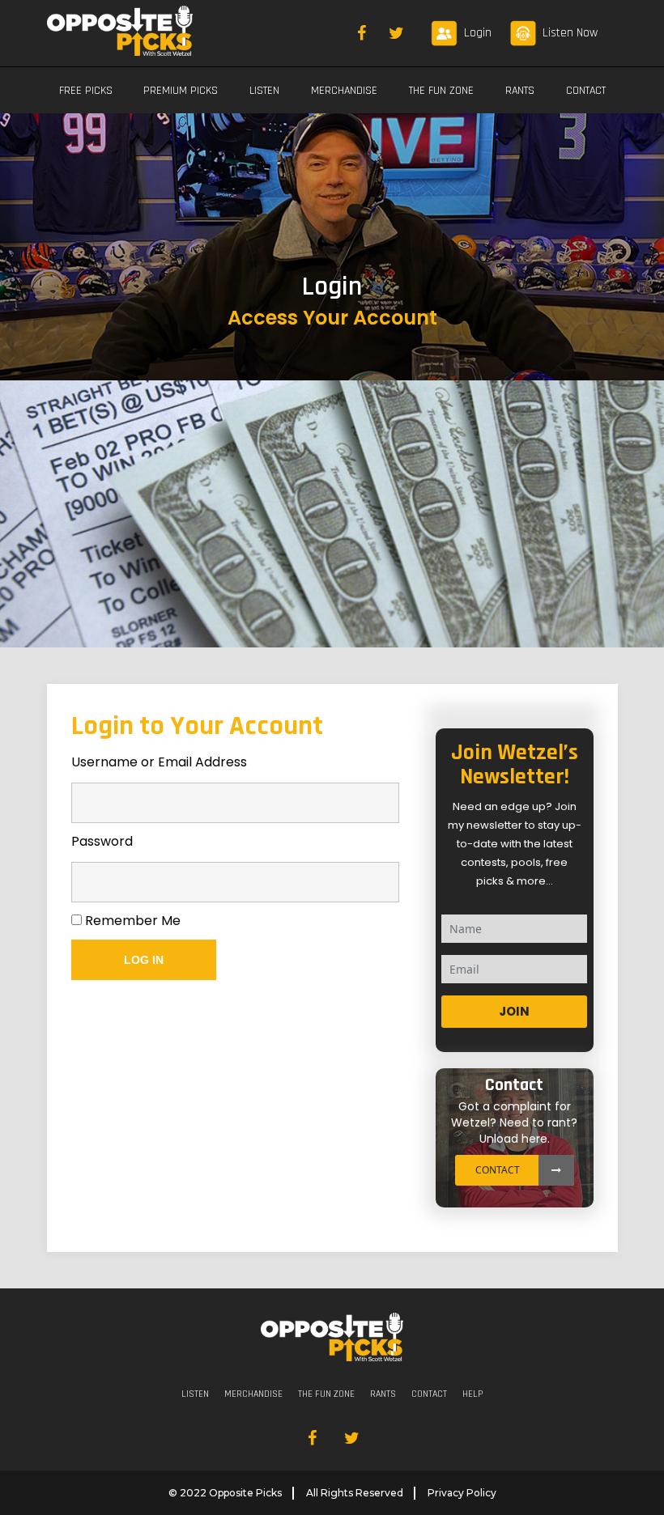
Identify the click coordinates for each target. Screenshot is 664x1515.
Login (478, 32)
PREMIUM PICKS (180, 90)
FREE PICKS (86, 90)
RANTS (519, 90)
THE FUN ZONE (441, 90)
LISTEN (264, 90)
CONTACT (586, 90)
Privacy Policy (462, 1493)
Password (102, 841)
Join (514, 1011)
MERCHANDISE (344, 90)
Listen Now (570, 32)
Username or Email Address (159, 762)
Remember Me (131, 920)
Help (472, 1394)
